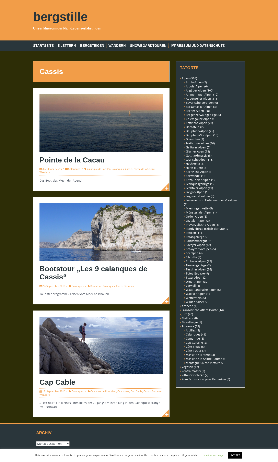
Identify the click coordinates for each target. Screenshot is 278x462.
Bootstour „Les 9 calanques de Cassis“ (93, 273)
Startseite (43, 45)
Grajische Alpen (196, 159)
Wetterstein (194, 298)
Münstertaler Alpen (199, 212)
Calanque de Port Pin (99, 169)
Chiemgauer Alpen (198, 119)
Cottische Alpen (196, 123)
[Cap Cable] (101, 345)
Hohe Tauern (194, 168)
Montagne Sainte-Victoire (203, 363)
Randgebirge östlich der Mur (205, 229)
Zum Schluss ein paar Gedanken (204, 379)
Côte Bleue (193, 347)
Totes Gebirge (195, 273)
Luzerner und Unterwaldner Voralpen (211, 200)
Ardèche (187, 306)
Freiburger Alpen (197, 143)
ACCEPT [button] (235, 455)
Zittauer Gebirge (193, 375)
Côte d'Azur (193, 351)
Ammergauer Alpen (199, 94)
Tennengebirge (196, 265)
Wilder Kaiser (195, 302)
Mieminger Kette (197, 208)
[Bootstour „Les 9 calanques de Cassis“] (101, 232)
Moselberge (190, 322)
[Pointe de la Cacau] (101, 123)
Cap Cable (57, 382)
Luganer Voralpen (198, 196)
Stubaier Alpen (196, 261)
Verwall (191, 286)
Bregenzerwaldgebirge (201, 115)
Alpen (186, 78)
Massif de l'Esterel (198, 355)
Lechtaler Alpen (196, 188)
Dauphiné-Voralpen (199, 135)
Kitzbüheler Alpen (198, 180)
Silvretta (191, 257)
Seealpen (192, 253)
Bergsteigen (92, 45)
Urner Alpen (194, 281)
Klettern (67, 45)
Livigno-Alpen (195, 192)
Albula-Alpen (195, 86)
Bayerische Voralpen (200, 103)
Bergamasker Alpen (199, 107)
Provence (188, 326)
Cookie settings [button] (212, 455)
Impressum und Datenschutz (198, 45)
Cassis (128, 169)
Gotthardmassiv (196, 155)
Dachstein (192, 127)
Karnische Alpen (197, 172)
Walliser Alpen (196, 294)
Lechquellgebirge (197, 184)
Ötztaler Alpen (196, 220)
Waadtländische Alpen (201, 290)
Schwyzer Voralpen (199, 249)
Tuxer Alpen (194, 277)
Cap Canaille (194, 342)
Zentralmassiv (191, 371)
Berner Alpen (195, 111)
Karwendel (193, 176)
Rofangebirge (195, 237)
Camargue (193, 338)
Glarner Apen (195, 151)
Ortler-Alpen (194, 216)
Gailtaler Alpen (196, 147)
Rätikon (191, 233)
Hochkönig (193, 164)
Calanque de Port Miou (103, 391)
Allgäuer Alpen (196, 90)
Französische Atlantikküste (200, 310)
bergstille (60, 17)
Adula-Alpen (194, 82)
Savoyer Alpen (195, 245)
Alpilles (191, 330)
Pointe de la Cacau (72, 160)
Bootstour (96, 286)
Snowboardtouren (148, 45)
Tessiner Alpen (196, 269)
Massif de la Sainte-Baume (204, 359)
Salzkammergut (196, 241)
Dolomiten (193, 139)
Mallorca (188, 318)
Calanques (74, 169)
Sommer (129, 286)
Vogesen (187, 367)
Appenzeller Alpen (198, 98)
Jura (184, 314)
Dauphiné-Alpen (197, 131)
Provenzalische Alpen (200, 225)
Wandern (117, 45)
